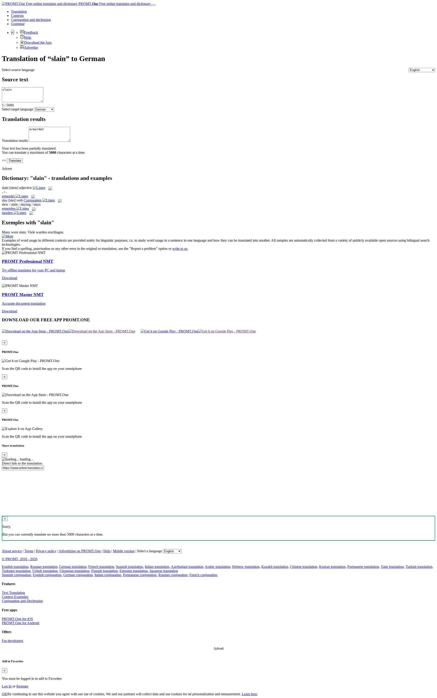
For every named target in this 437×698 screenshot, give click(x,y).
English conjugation (47, 575)
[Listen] (39, 188)
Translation (19, 11)
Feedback (31, 32)
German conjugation (78, 575)
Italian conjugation (107, 575)
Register (22, 686)
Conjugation (31, 20)
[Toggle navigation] (153, 5)
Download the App (38, 42)
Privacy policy (46, 551)
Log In (7, 686)
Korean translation (332, 567)
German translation (72, 567)
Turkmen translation (16, 571)
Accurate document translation (24, 303)
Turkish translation (419, 567)
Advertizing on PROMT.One (80, 551)
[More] (7, 236)
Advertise (31, 47)
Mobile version (124, 551)
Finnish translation (104, 571)
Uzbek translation (45, 571)
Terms (28, 551)
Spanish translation (129, 567)
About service (12, 551)
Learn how (249, 694)
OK (4, 694)
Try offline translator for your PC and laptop (33, 270)
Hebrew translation (245, 567)
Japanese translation (164, 571)
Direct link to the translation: (22, 463)
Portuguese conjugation (140, 575)
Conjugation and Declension (22, 601)
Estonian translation (133, 571)
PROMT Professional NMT (27, 261)
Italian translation (157, 567)
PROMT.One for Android (20, 623)
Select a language (149, 551)
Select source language (18, 70)
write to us (179, 249)
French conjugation (203, 575)
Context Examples (15, 597)
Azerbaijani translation (187, 567)
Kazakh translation (274, 567)
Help (27, 37)
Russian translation (43, 567)
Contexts (17, 16)
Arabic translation (217, 567)
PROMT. (114, 4)
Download (9, 278)
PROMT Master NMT (23, 294)
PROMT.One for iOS (17, 619)
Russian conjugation (173, 575)
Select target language (17, 109)
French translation (101, 567)
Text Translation (13, 593)
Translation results (15, 141)
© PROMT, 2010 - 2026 (19, 559)
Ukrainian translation (74, 571)
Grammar (18, 24)
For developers (12, 641)
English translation (15, 567)
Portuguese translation (363, 567)
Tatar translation (392, 567)
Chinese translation (303, 567)
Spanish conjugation (16, 575)
